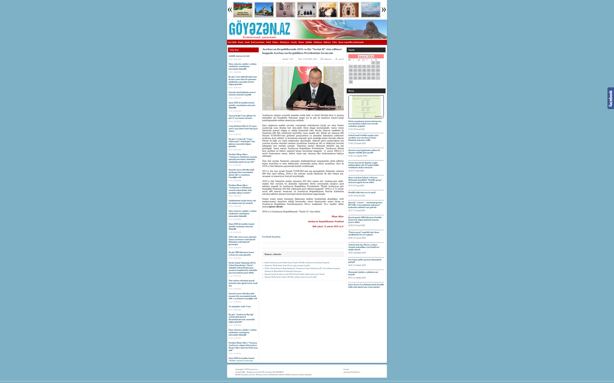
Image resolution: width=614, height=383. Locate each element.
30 (378, 78)
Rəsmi (240, 42)
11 (355, 70)
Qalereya (327, 42)
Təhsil (268, 42)
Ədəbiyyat (318, 42)
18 (355, 74)
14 (369, 70)
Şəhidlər (308, 42)
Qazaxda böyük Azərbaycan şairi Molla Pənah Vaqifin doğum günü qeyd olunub (295, 274)
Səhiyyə (275, 42)
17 (351, 74)
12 (360, 70)
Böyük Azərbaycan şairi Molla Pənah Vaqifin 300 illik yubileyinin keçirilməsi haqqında (297, 262)
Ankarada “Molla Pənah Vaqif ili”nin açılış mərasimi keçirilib (287, 265)
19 (360, 74)
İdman (301, 42)
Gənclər (294, 42)
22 (373, 74)
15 (373, 70)
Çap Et (341, 59)
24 (351, 78)
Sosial (247, 42)
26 (360, 78)
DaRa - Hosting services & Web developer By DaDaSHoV (262, 372)
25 (355, 78)
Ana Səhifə (232, 42)
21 (369, 74)
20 (364, 74)
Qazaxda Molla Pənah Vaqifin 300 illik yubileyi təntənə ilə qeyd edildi (291, 277)
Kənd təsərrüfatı (257, 42)
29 (373, 78)
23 (378, 74)
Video (334, 42)
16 (378, 70)
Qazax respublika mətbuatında (351, 42)
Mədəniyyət (284, 42)
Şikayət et (328, 59)
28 (369, 78)
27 (364, 78)
